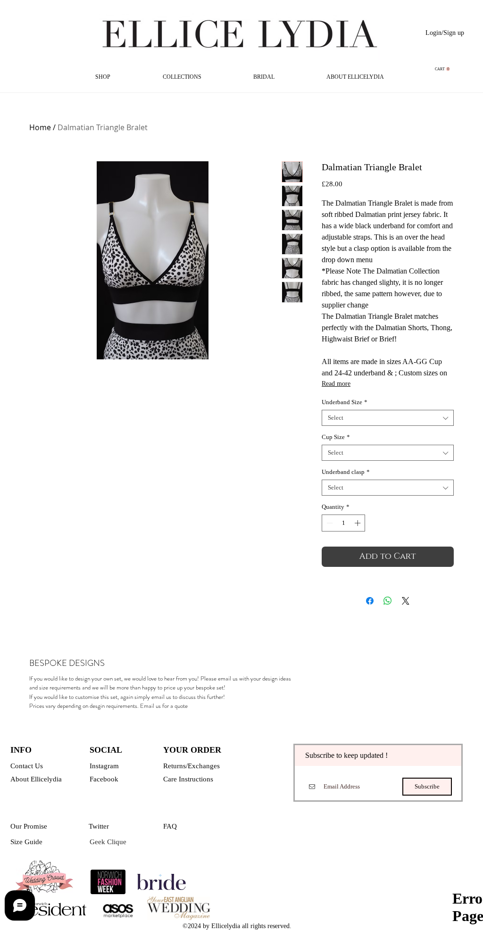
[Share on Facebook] (369, 600)
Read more (336, 383)
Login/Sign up (444, 32)
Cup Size (336, 436)
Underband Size (344, 402)
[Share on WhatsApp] (387, 600)
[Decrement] (328, 523)
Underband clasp (346, 471)
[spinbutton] (343, 523)
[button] (442, 69)
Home (40, 127)
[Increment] (358, 523)
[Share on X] (405, 600)
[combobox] (388, 418)
